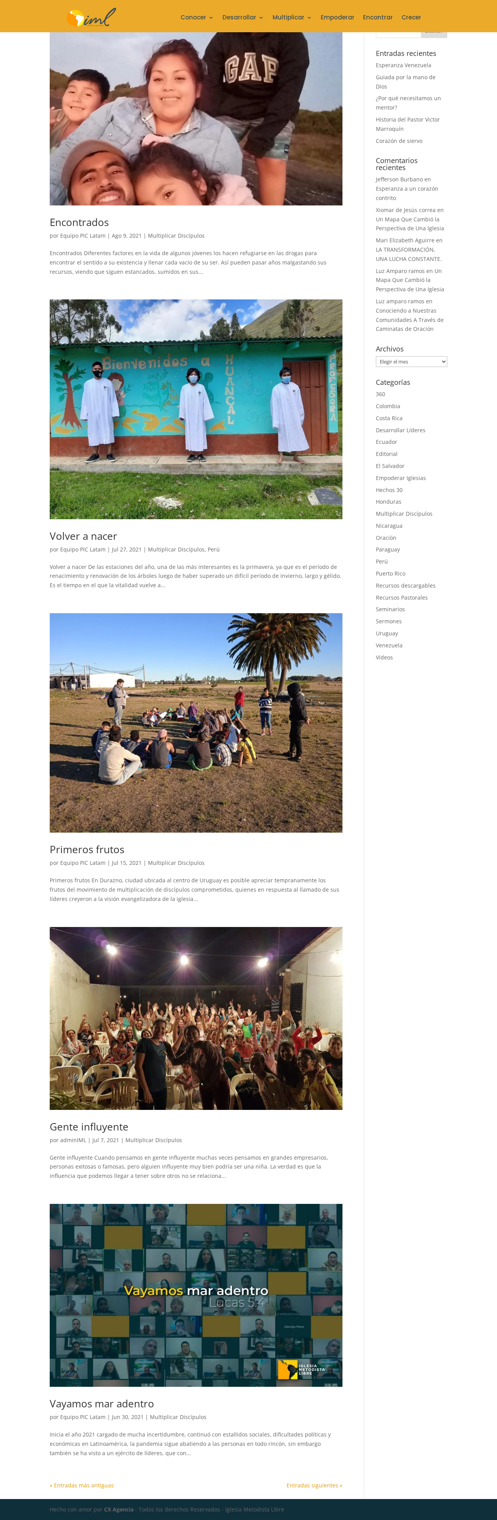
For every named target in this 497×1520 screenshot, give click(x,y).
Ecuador (386, 441)
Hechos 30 (389, 490)
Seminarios (390, 609)
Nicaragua (389, 525)
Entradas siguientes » (314, 1485)
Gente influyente (89, 1127)
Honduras (388, 501)
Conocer (193, 18)
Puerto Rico (390, 573)
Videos (384, 657)
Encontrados (79, 222)
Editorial (387, 453)
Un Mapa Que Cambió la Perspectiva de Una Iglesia (410, 280)
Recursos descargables (406, 585)
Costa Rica (389, 418)
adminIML (73, 1140)
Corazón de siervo (399, 140)
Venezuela (389, 645)
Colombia (388, 406)
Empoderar (338, 18)
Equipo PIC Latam (83, 235)
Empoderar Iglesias (401, 478)
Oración (386, 537)
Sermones (389, 621)
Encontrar (378, 18)
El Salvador (390, 466)
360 (380, 394)
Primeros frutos (87, 849)
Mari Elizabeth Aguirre (405, 240)
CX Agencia (119, 1509)
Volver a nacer (83, 536)
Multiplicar (288, 18)
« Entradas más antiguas (82, 1485)
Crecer (411, 18)
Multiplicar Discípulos (176, 235)
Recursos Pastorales (402, 597)
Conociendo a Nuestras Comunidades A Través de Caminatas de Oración (410, 320)
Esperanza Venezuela (403, 65)
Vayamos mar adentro (102, 1403)
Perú (214, 549)
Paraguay (388, 549)
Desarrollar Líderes (401, 430)
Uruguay (387, 633)
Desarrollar (239, 18)
